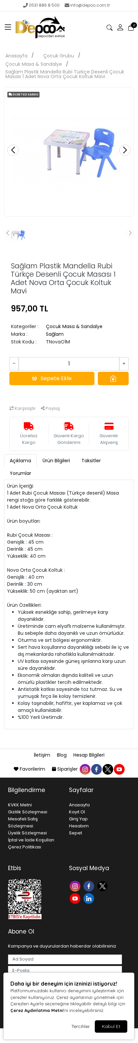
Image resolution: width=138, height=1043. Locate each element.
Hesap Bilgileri (89, 755)
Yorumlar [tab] (20, 473)
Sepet (75, 833)
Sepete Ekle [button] (56, 378)
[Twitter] (103, 885)
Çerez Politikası (24, 847)
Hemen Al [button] (69, 393)
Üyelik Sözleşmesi (27, 833)
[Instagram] (76, 885)
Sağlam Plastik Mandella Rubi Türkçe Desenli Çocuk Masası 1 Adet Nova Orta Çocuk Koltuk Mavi (64, 74)
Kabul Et (111, 1026)
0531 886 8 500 (44, 5)
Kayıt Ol (77, 812)
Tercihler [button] (80, 1026)
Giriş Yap (78, 819)
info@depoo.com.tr (90, 5)
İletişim (43, 755)
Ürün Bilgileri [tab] (56, 460)
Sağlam (55, 334)
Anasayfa (16, 55)
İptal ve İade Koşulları (31, 840)
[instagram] (84, 769)
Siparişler (67, 769)
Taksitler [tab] (91, 460)
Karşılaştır (25, 408)
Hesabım (79, 826)
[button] (8, 28)
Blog (62, 755)
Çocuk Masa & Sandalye (33, 64)
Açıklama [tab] (20, 460)
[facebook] (96, 769)
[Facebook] (89, 885)
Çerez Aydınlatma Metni (36, 1010)
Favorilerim (32, 769)
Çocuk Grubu (58, 55)
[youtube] (119, 769)
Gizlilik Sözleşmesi (27, 812)
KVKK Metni (20, 805)
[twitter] (107, 769)
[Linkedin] (89, 898)
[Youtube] (76, 898)
